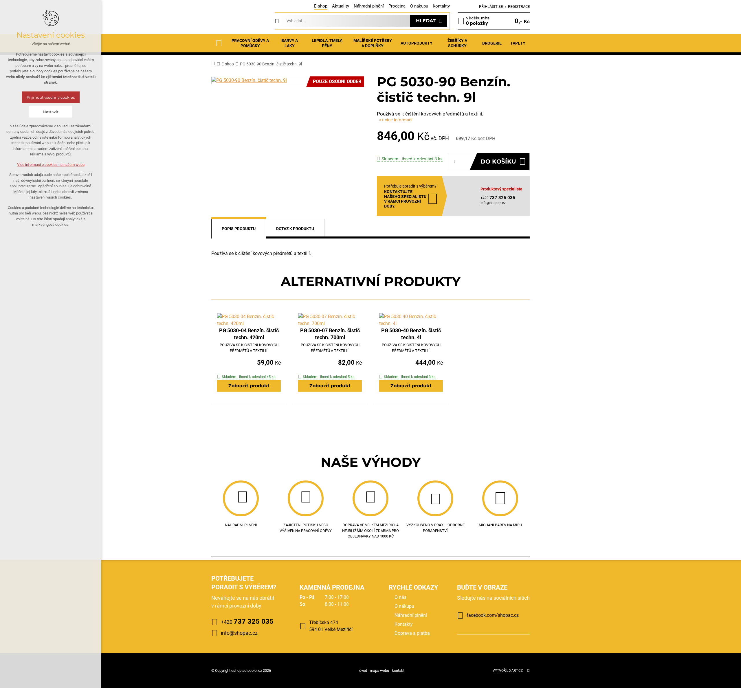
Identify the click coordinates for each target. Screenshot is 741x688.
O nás (400, 597)
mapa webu (379, 670)
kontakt (398, 670)
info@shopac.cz (493, 203)
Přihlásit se (491, 6)
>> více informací (395, 119)
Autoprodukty (416, 43)
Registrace (519, 6)
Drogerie (492, 43)
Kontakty (441, 6)
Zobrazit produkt (248, 385)
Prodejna (397, 6)
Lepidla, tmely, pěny (327, 43)
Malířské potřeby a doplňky (372, 43)
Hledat (426, 20)
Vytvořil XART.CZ (508, 671)
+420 (247, 621)
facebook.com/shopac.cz (493, 615)
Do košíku (498, 161)
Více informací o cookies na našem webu (51, 164)
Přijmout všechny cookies (51, 97)
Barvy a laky (289, 43)
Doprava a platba (412, 633)
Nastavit (50, 111)
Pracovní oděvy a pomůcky (250, 43)
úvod (363, 670)
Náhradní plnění (369, 6)
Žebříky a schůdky (457, 43)
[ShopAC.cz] (239, 21)
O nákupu (419, 6)
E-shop (320, 6)
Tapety (517, 43)
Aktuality (340, 6)
